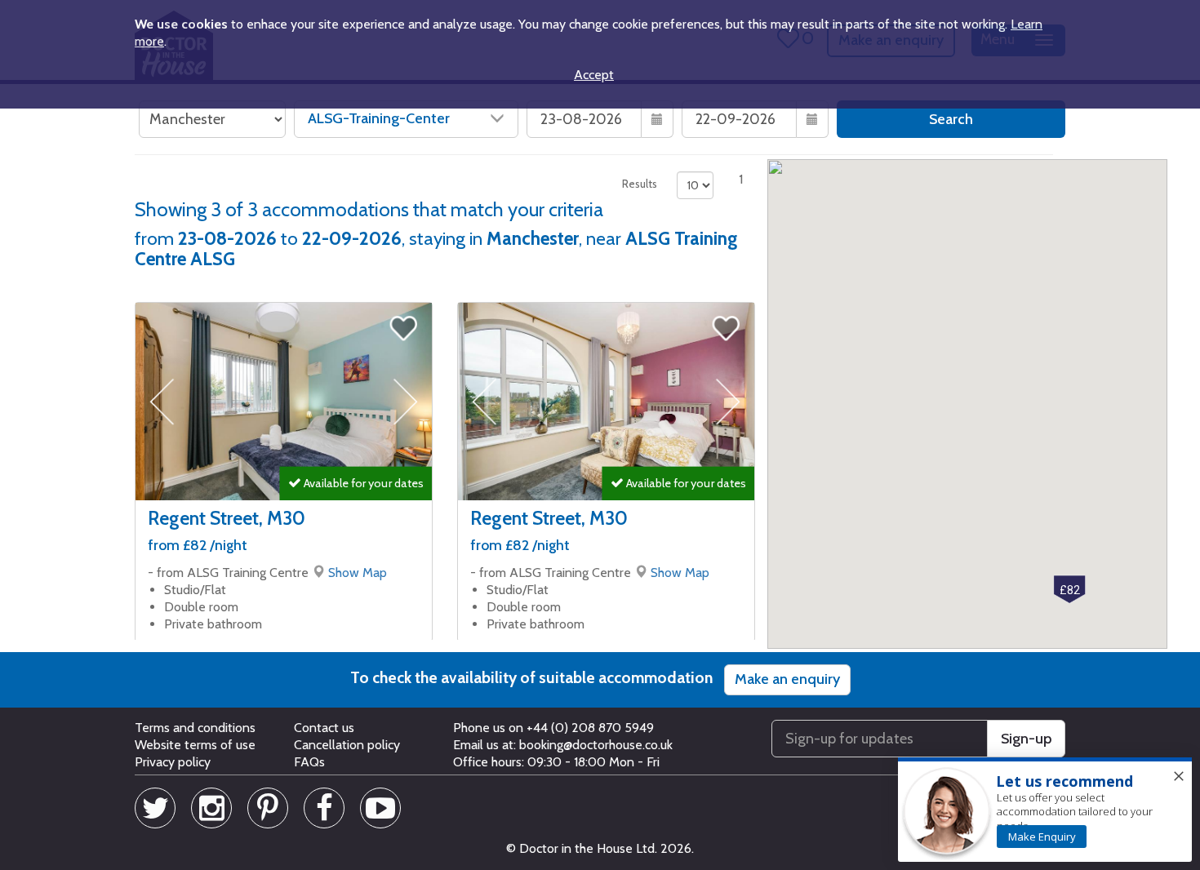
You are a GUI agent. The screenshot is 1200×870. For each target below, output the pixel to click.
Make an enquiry (787, 679)
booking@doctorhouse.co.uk (596, 744)
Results (639, 183)
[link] (1042, 836)
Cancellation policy (347, 744)
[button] (1069, 590)
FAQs (309, 762)
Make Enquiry (1042, 836)
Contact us (324, 727)
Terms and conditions (195, 727)
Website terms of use (195, 744)
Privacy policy (173, 762)
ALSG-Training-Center (379, 118)
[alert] (1045, 810)
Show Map (357, 572)
